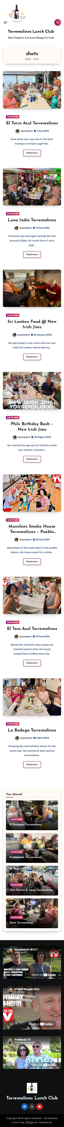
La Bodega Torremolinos (32, 730)
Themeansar (45, 1122)
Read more (32, 153)
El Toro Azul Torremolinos (32, 629)
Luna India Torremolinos (32, 220)
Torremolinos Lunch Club (31, 32)
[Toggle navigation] (5, 22)
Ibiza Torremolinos (21, 922)
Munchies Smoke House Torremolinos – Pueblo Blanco (32, 532)
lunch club (12, 116)
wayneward (27, 131)
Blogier (30, 1122)
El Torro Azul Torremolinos (32, 123)
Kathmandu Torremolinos (26, 857)
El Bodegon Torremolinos (26, 824)
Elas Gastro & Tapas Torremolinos (31, 890)
